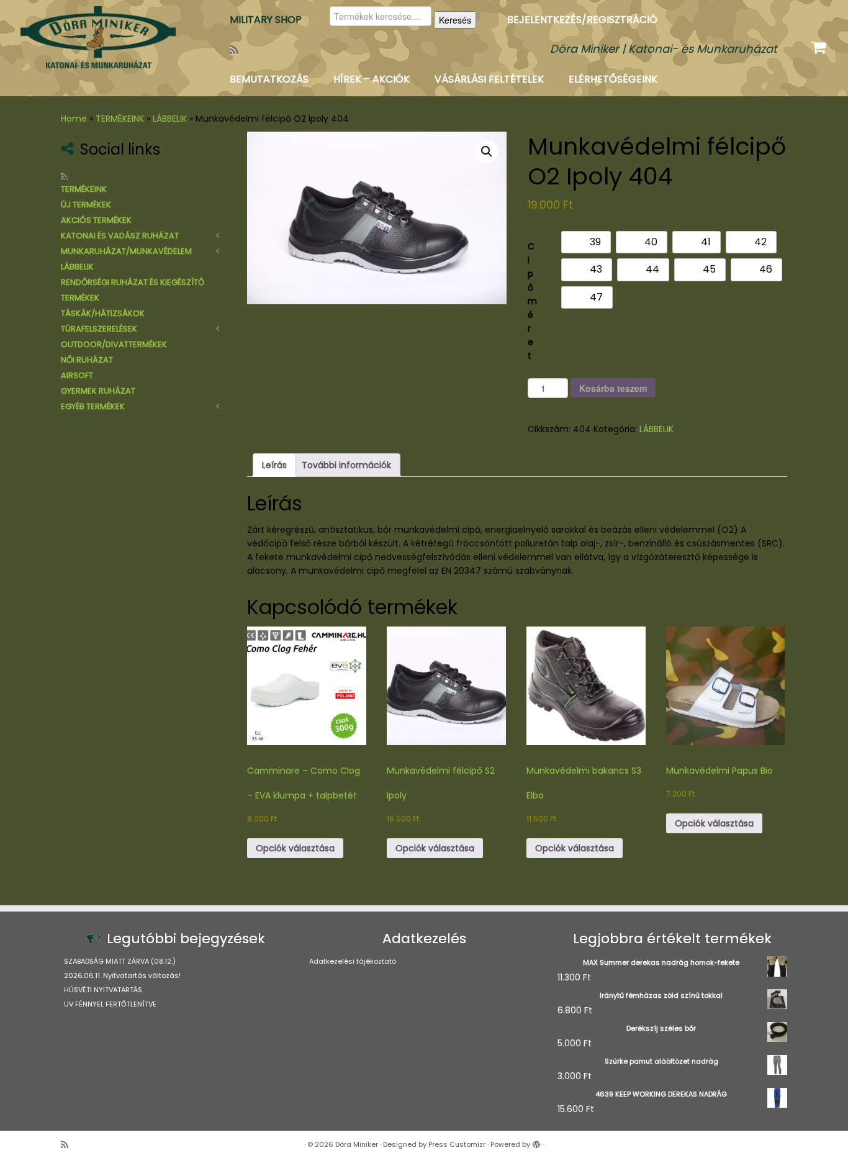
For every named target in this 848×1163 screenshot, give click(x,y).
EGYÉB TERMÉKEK (93, 406)
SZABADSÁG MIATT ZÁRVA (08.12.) (120, 961)
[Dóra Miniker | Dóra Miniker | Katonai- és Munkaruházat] (98, 37)
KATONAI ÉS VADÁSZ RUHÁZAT (120, 236)
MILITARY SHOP (266, 19)
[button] (487, 151)
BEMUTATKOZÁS (269, 79)
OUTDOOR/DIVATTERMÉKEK (114, 344)
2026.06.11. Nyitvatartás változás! (122, 975)
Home (74, 118)
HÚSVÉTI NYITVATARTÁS (103, 990)
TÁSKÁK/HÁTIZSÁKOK (103, 313)
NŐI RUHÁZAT (87, 360)
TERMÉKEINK (120, 118)
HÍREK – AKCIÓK (371, 79)
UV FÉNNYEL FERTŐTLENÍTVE (110, 1004)
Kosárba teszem (613, 388)
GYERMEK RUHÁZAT (98, 391)
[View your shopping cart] (820, 45)
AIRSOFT (77, 375)
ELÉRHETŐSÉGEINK (613, 79)
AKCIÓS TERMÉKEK (96, 220)
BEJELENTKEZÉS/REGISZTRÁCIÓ (582, 19)
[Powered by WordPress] (536, 1142)
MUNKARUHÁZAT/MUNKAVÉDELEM (126, 251)
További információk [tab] (346, 465)
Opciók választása (295, 848)
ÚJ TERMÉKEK (86, 204)
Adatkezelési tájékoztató (352, 961)
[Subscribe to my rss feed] (238, 50)
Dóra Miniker (356, 1144)
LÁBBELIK (170, 118)
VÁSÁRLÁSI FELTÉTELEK (489, 79)
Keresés (455, 20)
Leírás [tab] (274, 465)
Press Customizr (456, 1144)
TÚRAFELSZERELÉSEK (99, 329)
